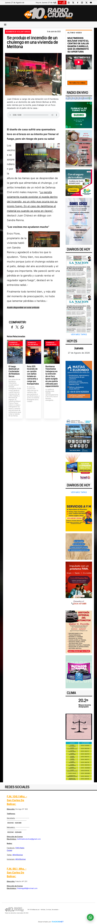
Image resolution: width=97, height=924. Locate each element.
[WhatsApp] (69, 2)
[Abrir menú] (5, 24)
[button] (55, 2)
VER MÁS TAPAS (79, 334)
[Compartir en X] (17, 327)
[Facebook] (77, 2)
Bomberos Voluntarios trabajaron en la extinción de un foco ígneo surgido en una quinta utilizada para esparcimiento (51, 376)
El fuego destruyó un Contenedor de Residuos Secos (14, 371)
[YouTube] (91, 2)
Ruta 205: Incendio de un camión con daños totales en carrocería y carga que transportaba (33, 375)
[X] (73, 2)
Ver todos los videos (77, 83)
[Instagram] (82, 2)
